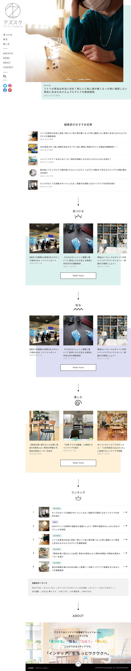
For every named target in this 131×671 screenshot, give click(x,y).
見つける (7, 34)
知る (5, 39)
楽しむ (6, 43)
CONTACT (8, 67)
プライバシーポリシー (42, 668)
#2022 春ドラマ (49, 591)
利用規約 (31, 668)
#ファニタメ (49, 588)
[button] (68, 79)
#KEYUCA (86, 591)
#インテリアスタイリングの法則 (72, 588)
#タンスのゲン (106, 588)
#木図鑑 (35, 591)
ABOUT (7, 63)
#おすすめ (36, 588)
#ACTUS (63, 591)
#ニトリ (93, 588)
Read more (78, 275)
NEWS (6, 58)
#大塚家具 (74, 591)
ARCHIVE (8, 53)
